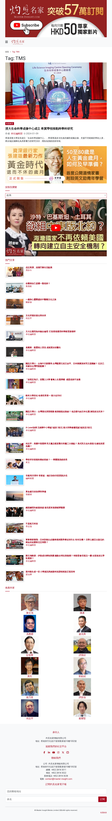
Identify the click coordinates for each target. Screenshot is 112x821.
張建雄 (29, 494)
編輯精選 (30, 478)
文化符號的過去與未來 (36, 315)
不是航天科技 (32, 523)
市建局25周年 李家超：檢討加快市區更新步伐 (46, 475)
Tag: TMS (15, 52)
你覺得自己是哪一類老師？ (38, 283)
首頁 (7, 52)
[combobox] (56, 195)
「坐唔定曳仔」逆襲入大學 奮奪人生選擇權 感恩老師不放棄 (53, 379)
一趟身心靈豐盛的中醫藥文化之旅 (41, 299)
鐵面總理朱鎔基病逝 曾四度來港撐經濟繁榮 (45, 507)
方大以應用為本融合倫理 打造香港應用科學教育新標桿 (51, 331)
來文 (28, 462)
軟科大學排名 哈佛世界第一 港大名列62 (44, 395)
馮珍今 (29, 270)
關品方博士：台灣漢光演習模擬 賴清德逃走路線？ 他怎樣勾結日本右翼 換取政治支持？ (65, 411)
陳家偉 (29, 302)
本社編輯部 (17, 133)
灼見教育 (9, 124)
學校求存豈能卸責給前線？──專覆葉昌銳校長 (46, 459)
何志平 (29, 318)
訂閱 (102, 799)
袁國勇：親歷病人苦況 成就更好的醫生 (43, 347)
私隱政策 (103, 813)
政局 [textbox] (9, 195)
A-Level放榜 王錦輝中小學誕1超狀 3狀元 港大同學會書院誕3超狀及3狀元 (59, 427)
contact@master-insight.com (58, 779)
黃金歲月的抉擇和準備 (36, 491)
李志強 (29, 526)
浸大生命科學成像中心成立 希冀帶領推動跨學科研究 (39, 128)
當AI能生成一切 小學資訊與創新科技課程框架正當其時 (50, 571)
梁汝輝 (29, 574)
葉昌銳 (29, 286)
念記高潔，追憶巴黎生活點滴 (39, 267)
